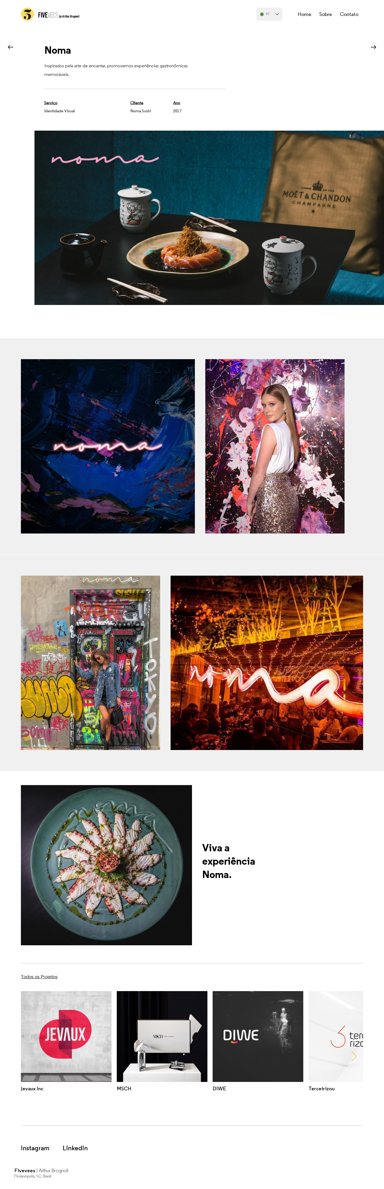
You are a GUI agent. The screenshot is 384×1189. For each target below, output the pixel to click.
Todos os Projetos (39, 976)
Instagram (35, 1148)
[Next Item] (354, 1056)
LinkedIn (75, 1148)
